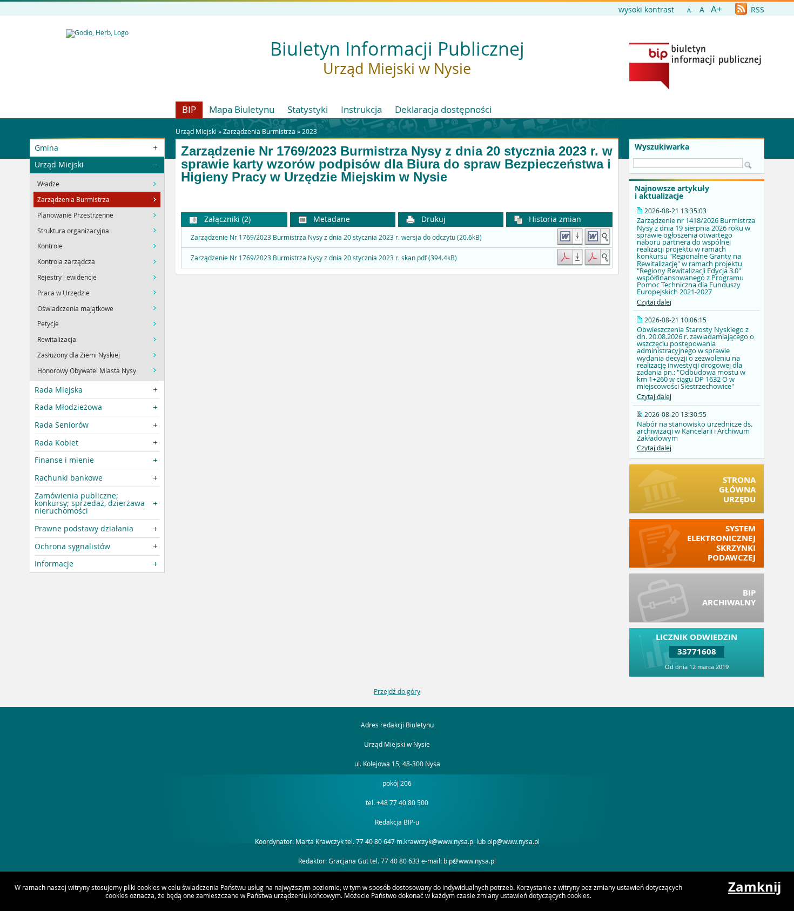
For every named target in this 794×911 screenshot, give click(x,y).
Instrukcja (361, 109)
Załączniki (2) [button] (226, 219)
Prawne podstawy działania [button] (84, 528)
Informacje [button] (54, 563)
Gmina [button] (46, 148)
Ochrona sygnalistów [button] (72, 546)
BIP (189, 109)
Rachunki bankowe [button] (69, 478)
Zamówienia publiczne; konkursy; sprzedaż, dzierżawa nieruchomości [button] (90, 503)
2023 (309, 131)
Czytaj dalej (654, 302)
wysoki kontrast (646, 9)
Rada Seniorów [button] (62, 425)
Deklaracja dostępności (443, 109)
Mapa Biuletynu (241, 109)
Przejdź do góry (397, 691)
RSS (756, 9)
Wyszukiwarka (662, 147)
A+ (716, 9)
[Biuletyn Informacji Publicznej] (695, 87)
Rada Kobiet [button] (56, 442)
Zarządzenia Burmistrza (259, 131)
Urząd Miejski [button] (59, 164)
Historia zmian (554, 219)
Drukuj (432, 219)
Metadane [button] (330, 219)
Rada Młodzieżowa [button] (68, 407)
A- (690, 10)
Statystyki (307, 109)
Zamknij (754, 887)
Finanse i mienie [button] (64, 460)
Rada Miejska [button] (59, 389)
